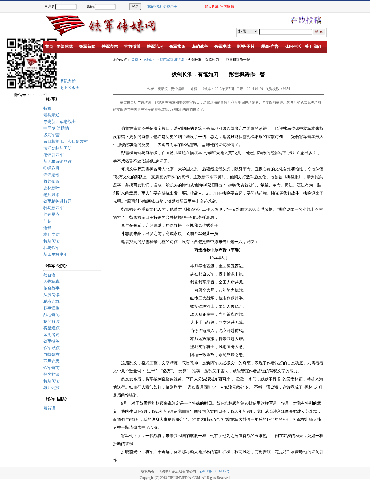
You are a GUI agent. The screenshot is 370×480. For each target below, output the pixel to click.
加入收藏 (212, 7)
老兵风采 (51, 195)
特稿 (47, 108)
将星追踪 (51, 328)
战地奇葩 (51, 315)
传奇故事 (51, 288)
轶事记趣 (51, 308)
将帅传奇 (51, 181)
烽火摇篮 (51, 374)
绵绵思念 (51, 175)
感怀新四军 (53, 155)
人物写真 (51, 281)
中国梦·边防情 (56, 128)
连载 (47, 228)
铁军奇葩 (51, 368)
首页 (134, 60)
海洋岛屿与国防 (57, 148)
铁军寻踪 (51, 348)
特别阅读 (51, 241)
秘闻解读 (51, 321)
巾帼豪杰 (51, 354)
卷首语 (49, 275)
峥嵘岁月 (51, 168)
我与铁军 (51, 248)
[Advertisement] (349, 112)
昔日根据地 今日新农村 (65, 141)
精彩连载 (51, 301)
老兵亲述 (51, 115)
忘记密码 (154, 7)
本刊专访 (51, 234)
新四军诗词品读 (57, 161)
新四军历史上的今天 (61, 88)
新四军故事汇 (55, 254)
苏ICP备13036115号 (215, 471)
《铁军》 (149, 60)
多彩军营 (51, 135)
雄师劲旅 (51, 388)
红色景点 (51, 214)
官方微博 (227, 7)
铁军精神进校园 (57, 201)
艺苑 (47, 221)
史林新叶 (51, 188)
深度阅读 (51, 295)
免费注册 (170, 7)
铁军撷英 (51, 341)
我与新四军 (53, 208)
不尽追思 (51, 361)
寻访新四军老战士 (59, 121)
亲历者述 (51, 335)
